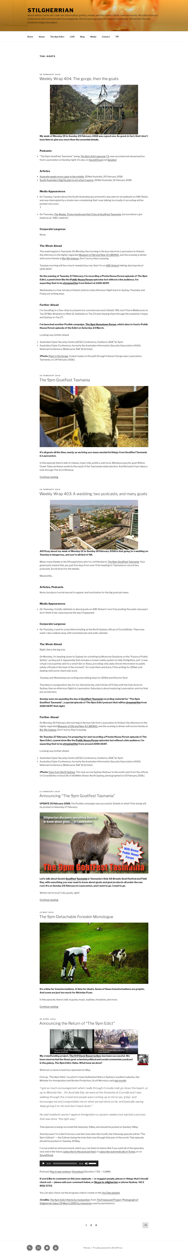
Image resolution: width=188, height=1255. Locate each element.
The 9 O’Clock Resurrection (85, 1055)
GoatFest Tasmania (92, 699)
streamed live (70, 283)
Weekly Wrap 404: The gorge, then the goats (79, 78)
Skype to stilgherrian (106, 1182)
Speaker (112, 159)
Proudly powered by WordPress (107, 1247)
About (42, 36)
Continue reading (49, 477)
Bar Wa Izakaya (70, 258)
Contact (106, 36)
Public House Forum (81, 279)
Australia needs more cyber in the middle (62, 176)
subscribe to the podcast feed (79, 1151)
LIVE (72, 36)
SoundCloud (96, 159)
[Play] (43, 1163)
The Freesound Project (109, 1199)
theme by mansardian (70, 1199)
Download (78, 1171)
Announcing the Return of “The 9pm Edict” (77, 1023)
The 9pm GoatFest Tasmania (64, 380)
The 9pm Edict (57, 36)
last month (120, 1080)
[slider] (93, 1163)
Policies (86, 1247)
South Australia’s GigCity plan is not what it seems (66, 180)
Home (30, 36)
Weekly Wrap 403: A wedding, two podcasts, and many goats (93, 493)
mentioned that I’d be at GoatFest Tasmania (87, 214)
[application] (69, 1163)
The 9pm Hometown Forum (100, 324)
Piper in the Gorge (58, 356)
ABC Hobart (112, 265)
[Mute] (86, 1163)
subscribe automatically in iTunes (117, 1151)
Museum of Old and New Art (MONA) (99, 255)
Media (93, 36)
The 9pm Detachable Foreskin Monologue (76, 916)
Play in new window (60, 1171)
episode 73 (94, 156)
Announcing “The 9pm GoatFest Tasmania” (77, 795)
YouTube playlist (111, 1192)
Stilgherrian (51, 10)
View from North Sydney (62, 772)
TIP (117, 36)
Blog (82, 36)
